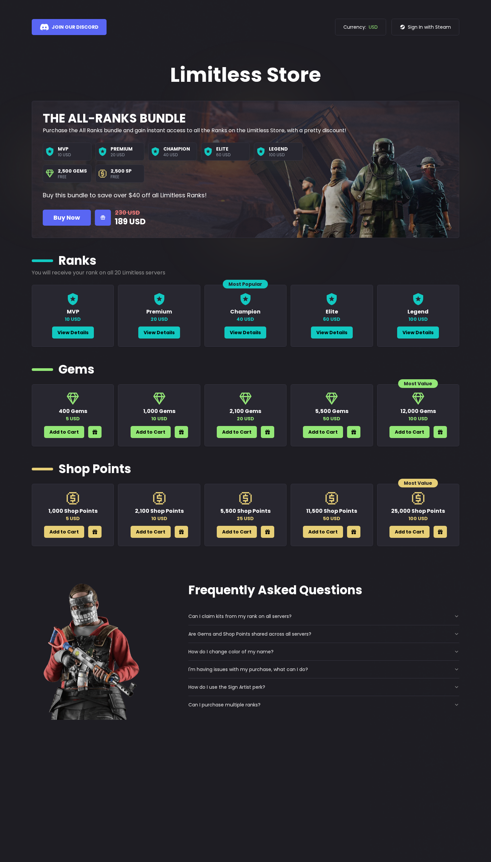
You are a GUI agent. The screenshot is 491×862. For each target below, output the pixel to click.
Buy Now (66, 217)
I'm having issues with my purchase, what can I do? (248, 669)
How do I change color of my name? (231, 651)
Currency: (360, 27)
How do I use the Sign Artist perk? (226, 687)
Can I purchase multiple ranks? (224, 704)
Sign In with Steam (429, 27)
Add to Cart (64, 432)
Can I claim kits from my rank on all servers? (240, 616)
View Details (73, 332)
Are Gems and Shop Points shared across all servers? (249, 634)
